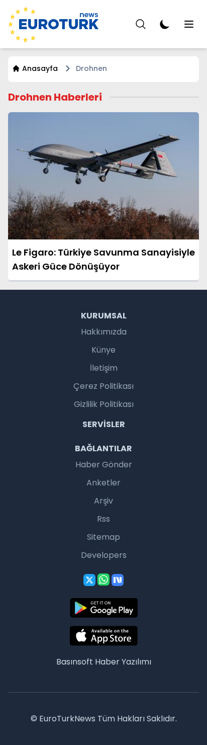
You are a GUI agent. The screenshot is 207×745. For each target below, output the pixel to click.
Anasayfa (40, 68)
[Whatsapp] (103, 579)
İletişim (104, 368)
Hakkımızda (104, 332)
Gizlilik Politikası (104, 404)
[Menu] (141, 24)
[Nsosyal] (118, 580)
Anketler (103, 482)
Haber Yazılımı (123, 662)
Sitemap (103, 537)
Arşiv (103, 501)
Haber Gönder (103, 464)
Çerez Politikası (103, 386)
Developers (104, 555)
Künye (103, 350)
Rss (103, 519)
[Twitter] (89, 580)
